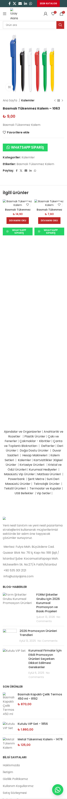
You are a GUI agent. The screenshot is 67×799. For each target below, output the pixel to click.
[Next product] (62, 100)
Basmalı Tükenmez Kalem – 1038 (18, 211)
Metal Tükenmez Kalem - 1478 (40, 739)
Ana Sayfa (10, 100)
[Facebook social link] (9, 3)
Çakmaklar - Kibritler (35, 441)
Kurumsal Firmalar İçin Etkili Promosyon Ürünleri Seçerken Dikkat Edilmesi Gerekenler (45, 658)
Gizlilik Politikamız (15, 779)
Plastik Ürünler (34, 436)
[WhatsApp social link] (30, 3)
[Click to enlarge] (9, 87)
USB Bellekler (24, 493)
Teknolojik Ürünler (47, 484)
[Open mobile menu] (4, 13)
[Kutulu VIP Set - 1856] (9, 727)
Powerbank (16, 479)
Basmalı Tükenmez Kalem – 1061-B (49, 211)
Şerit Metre (36, 479)
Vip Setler (44, 493)
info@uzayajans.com (19, 576)
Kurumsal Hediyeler (43, 469)
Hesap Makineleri (34, 455)
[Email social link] (20, 3)
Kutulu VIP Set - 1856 (33, 724)
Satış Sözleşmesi (15, 793)
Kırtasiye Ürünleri (33, 465)
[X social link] (14, 3)
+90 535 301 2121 (15, 570)
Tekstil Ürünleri (15, 488)
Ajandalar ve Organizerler (22, 431)
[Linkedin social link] (25, 3)
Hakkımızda (11, 765)
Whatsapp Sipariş (27, 147)
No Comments (48, 641)
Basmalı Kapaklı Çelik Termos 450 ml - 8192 (40, 696)
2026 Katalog (48, 3)
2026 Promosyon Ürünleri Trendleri (38, 633)
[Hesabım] (45, 13)
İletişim (8, 772)
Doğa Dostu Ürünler (34, 450)
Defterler (48, 446)
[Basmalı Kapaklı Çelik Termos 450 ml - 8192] (9, 704)
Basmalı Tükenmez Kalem (35, 164)
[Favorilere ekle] (27, 204)
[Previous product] (55, 100)
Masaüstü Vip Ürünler (19, 474)
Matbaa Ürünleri (49, 474)
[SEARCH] (60, 25)
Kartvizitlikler (43, 460)
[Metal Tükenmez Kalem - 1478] (9, 743)
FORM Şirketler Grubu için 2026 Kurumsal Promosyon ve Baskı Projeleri (48, 602)
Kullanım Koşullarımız (18, 786)
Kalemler (27, 100)
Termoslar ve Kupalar (45, 488)
